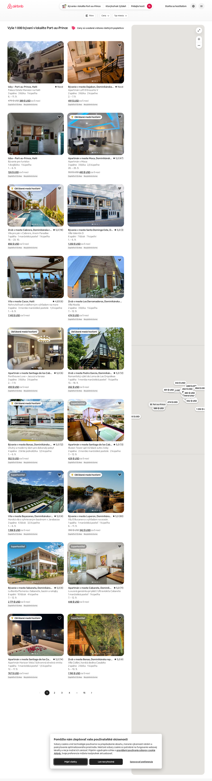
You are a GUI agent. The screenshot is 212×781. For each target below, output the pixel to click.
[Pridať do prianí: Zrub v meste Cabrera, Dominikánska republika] (59, 188)
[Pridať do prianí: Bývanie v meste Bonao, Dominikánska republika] (59, 403)
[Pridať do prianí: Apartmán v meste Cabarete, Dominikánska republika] (119, 546)
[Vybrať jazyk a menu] (193, 6)
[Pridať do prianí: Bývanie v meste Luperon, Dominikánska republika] (119, 474)
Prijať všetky (70, 761)
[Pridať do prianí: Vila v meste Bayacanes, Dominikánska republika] (59, 474)
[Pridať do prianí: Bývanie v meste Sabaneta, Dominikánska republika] (59, 546)
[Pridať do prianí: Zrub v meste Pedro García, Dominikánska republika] (119, 331)
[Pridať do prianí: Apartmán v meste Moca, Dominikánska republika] (119, 116)
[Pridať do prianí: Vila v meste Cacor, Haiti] (59, 259)
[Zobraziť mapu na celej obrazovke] (199, 30)
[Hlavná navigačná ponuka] (201, 6)
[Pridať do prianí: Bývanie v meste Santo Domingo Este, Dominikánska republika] (119, 188)
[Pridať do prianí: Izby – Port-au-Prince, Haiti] (59, 45)
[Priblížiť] (199, 39)
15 (84, 692)
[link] (40, 692)
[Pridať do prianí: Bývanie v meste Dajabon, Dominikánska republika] (119, 45)
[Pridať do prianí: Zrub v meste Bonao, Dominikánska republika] (119, 617)
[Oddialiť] (199, 45)
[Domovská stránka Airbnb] (15, 6)
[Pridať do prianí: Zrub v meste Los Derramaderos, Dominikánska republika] (119, 259)
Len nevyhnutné (106, 761)
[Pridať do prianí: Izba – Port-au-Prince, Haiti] (59, 116)
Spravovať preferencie (141, 761)
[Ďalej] (91, 692)
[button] (25, 100)
